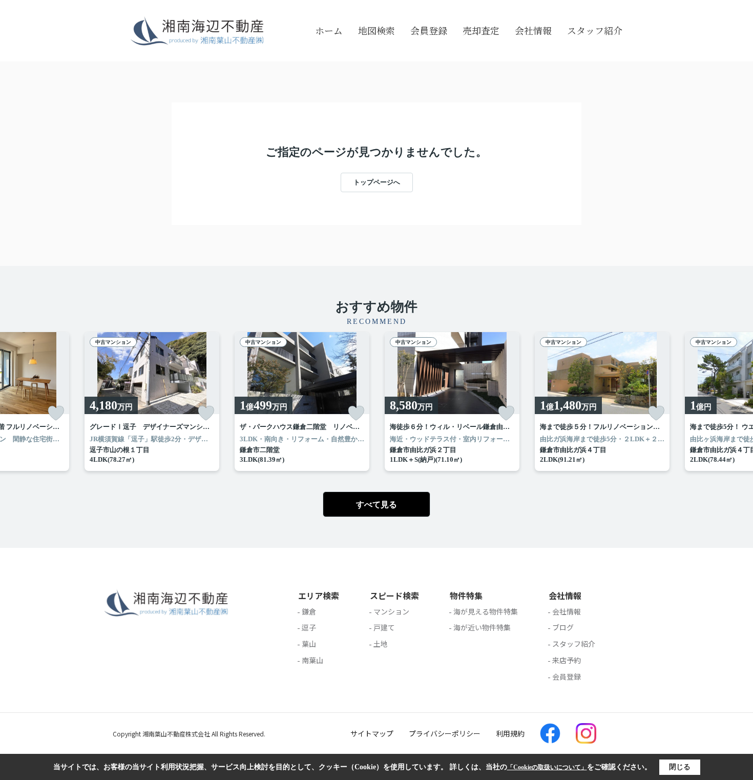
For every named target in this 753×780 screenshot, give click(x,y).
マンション (391, 611)
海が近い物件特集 (482, 627)
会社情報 (533, 30)
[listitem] (152, 401)
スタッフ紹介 (594, 30)
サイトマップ (371, 733)
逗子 (309, 627)
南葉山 (312, 660)
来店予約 (566, 660)
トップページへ (376, 182)
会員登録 (428, 30)
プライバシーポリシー (444, 733)
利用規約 (510, 733)
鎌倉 (309, 611)
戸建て (384, 627)
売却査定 (481, 30)
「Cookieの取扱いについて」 (547, 767)
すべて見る (376, 504)
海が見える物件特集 (485, 611)
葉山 (309, 644)
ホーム (329, 30)
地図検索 (376, 30)
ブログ (563, 627)
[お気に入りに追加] (56, 413)
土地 (380, 644)
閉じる (680, 767)
